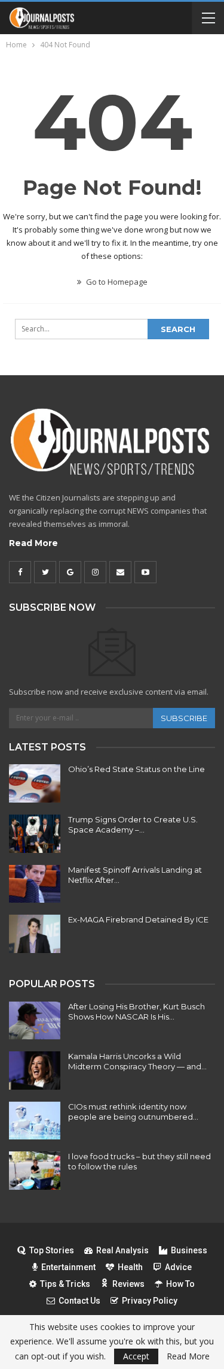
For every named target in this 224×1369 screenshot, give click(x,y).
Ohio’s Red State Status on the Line (136, 769)
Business (189, 1250)
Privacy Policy (149, 1300)
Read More (33, 543)
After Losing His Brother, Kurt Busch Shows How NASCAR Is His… (136, 1011)
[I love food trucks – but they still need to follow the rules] (34, 1170)
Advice (178, 1267)
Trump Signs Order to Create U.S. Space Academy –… (133, 824)
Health (130, 1267)
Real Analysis (122, 1250)
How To (180, 1284)
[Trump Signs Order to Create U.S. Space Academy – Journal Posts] (34, 834)
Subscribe (184, 718)
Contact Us (79, 1300)
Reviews (128, 1284)
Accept (136, 1356)
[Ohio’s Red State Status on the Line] (34, 783)
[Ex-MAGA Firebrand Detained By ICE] (34, 934)
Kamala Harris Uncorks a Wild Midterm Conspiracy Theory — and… (137, 1061)
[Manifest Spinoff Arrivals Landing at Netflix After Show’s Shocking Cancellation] (34, 884)
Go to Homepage (116, 281)
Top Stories (51, 1250)
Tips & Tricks (65, 1284)
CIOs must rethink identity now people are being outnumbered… (133, 1111)
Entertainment (68, 1267)
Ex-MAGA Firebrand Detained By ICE (138, 919)
